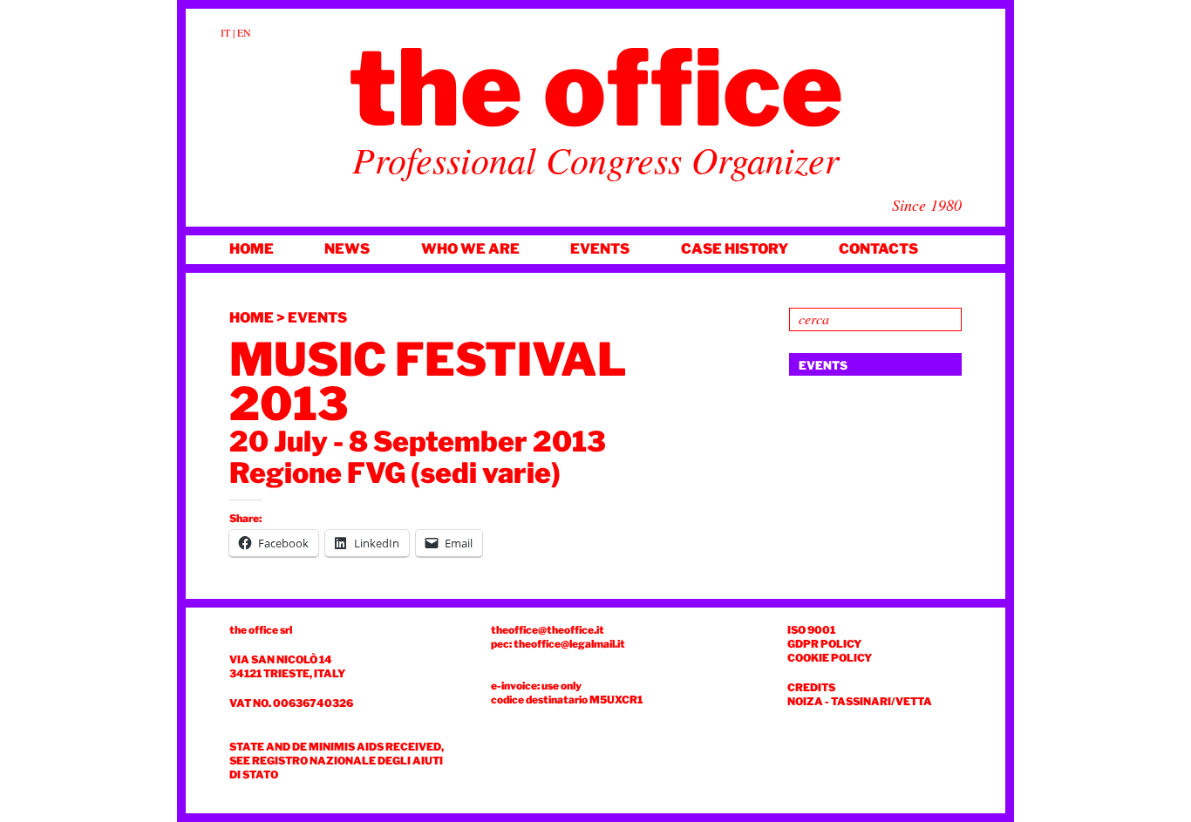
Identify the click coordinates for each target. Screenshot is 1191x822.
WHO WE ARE (470, 249)
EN (244, 32)
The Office (596, 88)
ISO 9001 (811, 629)
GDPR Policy (824, 643)
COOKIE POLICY (829, 657)
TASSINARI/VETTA (881, 701)
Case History (734, 249)
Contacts (878, 249)
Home (251, 249)
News (347, 249)
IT (225, 32)
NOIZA (805, 701)
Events (600, 249)
